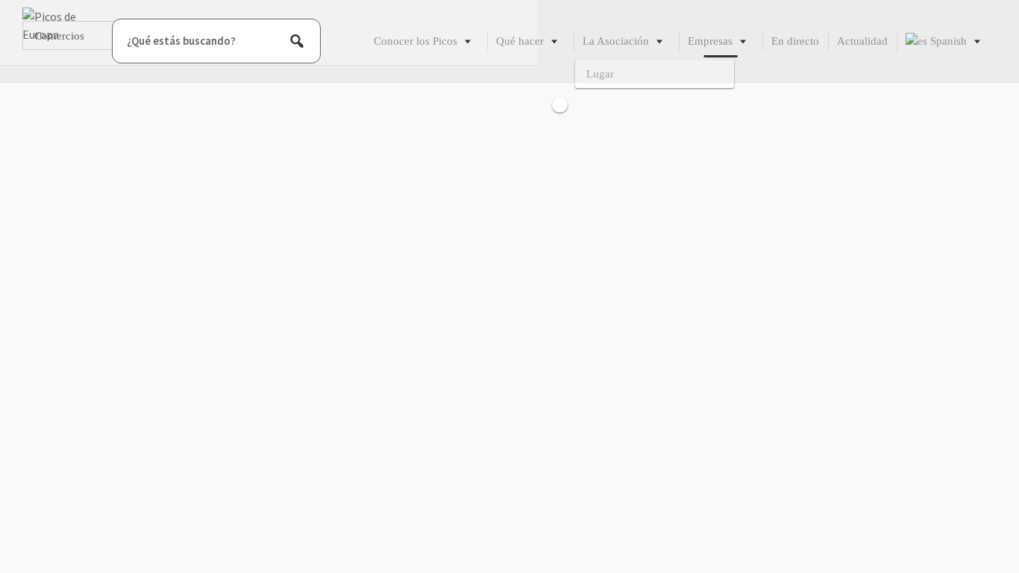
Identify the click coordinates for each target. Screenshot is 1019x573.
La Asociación (616, 41)
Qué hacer (520, 41)
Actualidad (862, 41)
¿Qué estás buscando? (181, 41)
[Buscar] (297, 41)
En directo (795, 41)
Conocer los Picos (415, 41)
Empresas (710, 41)
